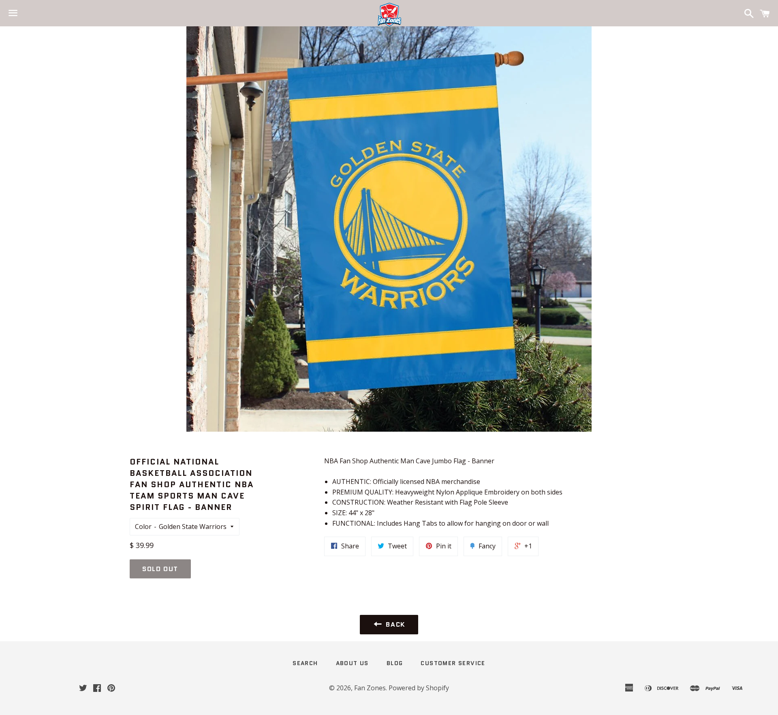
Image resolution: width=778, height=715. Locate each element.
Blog (395, 663)
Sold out (160, 569)
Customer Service (453, 663)
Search (305, 663)
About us (352, 663)
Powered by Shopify (419, 687)
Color (143, 526)
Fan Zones (370, 687)
